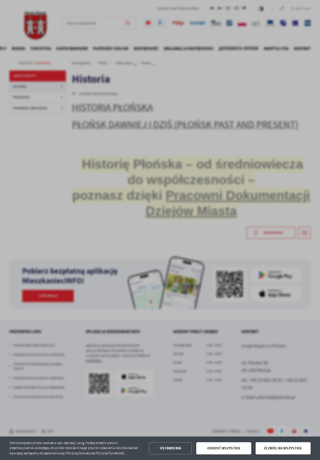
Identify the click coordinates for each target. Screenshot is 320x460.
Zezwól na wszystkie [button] (283, 448)
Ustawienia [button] (170, 448)
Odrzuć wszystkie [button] (224, 448)
